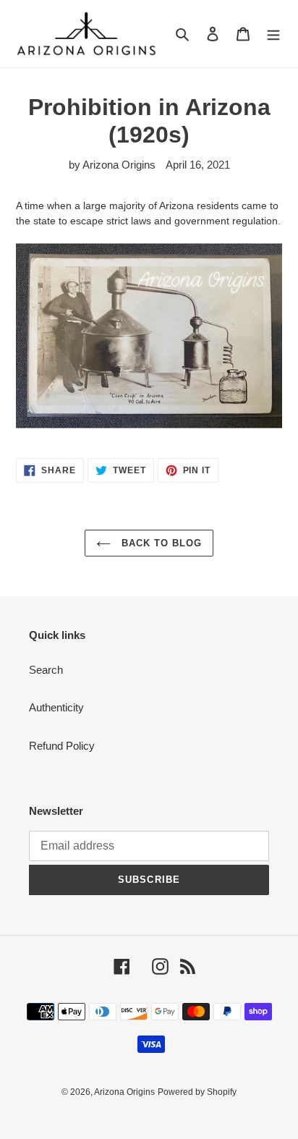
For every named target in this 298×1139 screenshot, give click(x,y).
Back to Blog (160, 543)
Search (46, 670)
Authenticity (56, 707)
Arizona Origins (124, 1092)
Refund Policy (62, 746)
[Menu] (273, 33)
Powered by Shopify (197, 1092)
